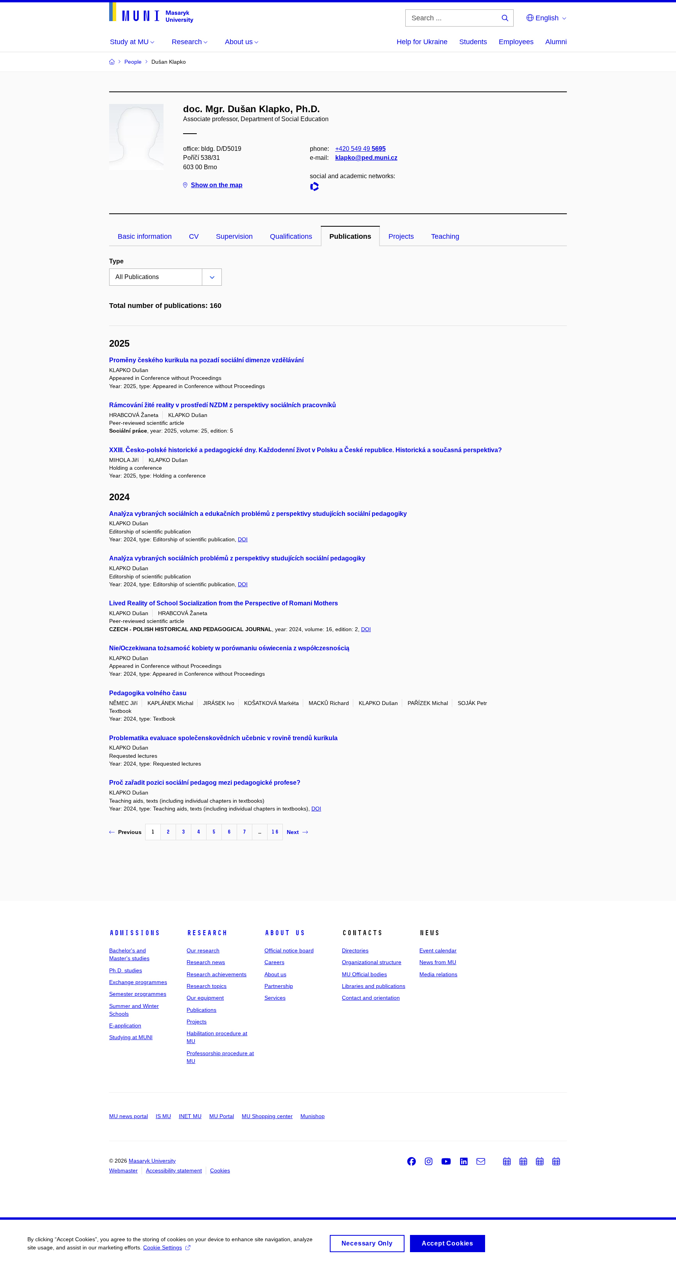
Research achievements (216, 974)
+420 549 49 (360, 148)
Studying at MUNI (131, 1037)
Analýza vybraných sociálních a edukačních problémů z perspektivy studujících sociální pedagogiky (258, 513)
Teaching (445, 236)
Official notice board (289, 950)
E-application (125, 1025)
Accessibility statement (174, 1170)
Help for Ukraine (422, 42)
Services (275, 998)
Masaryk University (152, 1161)
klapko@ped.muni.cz (366, 157)
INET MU (190, 1116)
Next (293, 832)
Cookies (220, 1170)
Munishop (312, 1116)
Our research (203, 950)
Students (473, 42)
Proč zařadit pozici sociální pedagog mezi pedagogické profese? (204, 782)
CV (194, 236)
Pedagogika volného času (148, 693)
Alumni (556, 42)
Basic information (145, 236)
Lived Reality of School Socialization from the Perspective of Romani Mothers (223, 603)
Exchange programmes (138, 982)
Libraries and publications (373, 986)
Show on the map (217, 185)
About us (284, 933)
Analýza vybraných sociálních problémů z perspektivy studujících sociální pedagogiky (237, 558)
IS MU (163, 1116)
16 (275, 832)
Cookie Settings (162, 1247)
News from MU (437, 962)
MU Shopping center (267, 1116)
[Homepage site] (151, 12)
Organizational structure (371, 962)
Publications (350, 236)
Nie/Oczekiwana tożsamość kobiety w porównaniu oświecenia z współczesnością (229, 648)
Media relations (438, 974)
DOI (243, 539)
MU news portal (128, 1116)
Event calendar (438, 950)
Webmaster (123, 1170)
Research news (206, 962)
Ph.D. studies (125, 970)
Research (207, 933)
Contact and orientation (371, 998)
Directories (355, 950)
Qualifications (291, 236)
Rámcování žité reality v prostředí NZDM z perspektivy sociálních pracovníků (222, 405)
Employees (516, 42)
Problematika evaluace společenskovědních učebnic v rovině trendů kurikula (223, 738)
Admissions (134, 933)
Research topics (207, 986)
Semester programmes (137, 994)
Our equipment (205, 998)
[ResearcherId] (316, 187)
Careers (274, 962)
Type (116, 261)
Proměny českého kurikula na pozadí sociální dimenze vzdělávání (206, 360)
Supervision (234, 236)
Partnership (278, 986)
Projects (401, 236)
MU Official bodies (364, 974)
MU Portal (221, 1116)
